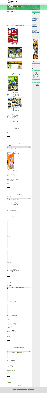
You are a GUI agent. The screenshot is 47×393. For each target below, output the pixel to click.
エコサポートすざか (34, 30)
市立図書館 (33, 25)
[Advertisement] (19, 18)
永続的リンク (8, 132)
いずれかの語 (34, 66)
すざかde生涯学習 (34, 24)
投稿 (36, 84)
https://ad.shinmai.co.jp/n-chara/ (11, 370)
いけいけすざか (14, 389)
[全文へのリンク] (7, 148)
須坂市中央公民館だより (35, 18)
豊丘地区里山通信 (34, 20)
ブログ (18, 389)
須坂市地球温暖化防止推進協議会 (35, 29)
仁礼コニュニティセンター (35, 19)
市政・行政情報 (35, 74)
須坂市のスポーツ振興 (34, 23)
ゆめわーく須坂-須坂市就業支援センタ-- (35, 33)
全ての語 (34, 65)
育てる (17, 148)
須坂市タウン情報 (25, 389)
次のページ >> (19, 385)
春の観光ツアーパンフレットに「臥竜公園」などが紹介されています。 (16, 25)
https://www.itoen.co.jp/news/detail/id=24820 (13, 179)
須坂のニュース (21, 389)
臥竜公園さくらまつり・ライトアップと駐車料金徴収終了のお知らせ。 (16, 287)
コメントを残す (9, 282)
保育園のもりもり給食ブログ (35, 32)
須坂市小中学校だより (34, 31)
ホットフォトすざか (34, 17)
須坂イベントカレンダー (35, 35)
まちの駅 (36, 73)
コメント (38, 84)
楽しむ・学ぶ (14, 148)
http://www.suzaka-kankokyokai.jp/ (11, 331)
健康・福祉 (34, 72)
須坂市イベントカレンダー (31, 389)
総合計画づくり (20, 148)
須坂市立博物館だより (34, 26)
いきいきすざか (34, 13)
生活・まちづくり (19, 352)
